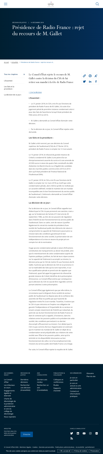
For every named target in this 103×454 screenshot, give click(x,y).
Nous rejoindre (10, 417)
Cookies (35, 447)
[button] (97, 4)
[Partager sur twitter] (84, 82)
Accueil (6, 62)
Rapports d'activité (57, 389)
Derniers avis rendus (42, 380)
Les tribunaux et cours (9, 386)
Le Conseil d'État (8, 380)
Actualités (14, 62)
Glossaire (90, 373)
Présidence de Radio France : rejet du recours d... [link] (37, 62)
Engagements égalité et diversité (9, 393)
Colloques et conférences (58, 380)
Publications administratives (64, 447)
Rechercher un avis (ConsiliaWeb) (43, 387)
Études (56, 385)
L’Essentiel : (8, 81)
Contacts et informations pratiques (75, 393)
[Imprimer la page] (90, 76)
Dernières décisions (24, 380)
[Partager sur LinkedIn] (90, 82)
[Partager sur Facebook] (96, 82)
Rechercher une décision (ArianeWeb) (25, 387)
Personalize (94, 451)
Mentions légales (25, 447)
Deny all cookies (81, 451)
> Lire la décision (35, 92)
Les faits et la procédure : (9, 87)
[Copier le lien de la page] (84, 76)
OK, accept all (65, 451)
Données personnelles (46, 447)
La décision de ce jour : (13, 95)
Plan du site (91, 376)
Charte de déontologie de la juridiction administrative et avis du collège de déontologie (10, 406)
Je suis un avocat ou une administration (75, 385)
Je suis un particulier (74, 378)
